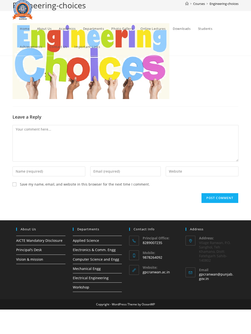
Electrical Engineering (91, 278)
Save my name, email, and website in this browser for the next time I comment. (85, 184)
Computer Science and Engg (96, 259)
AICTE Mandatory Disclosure (39, 240)
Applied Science (86, 240)
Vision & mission (29, 259)
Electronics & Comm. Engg (94, 249)
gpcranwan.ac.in (156, 272)
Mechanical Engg (87, 268)
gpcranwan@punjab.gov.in (216, 276)
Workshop (81, 287)
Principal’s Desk (29, 249)
